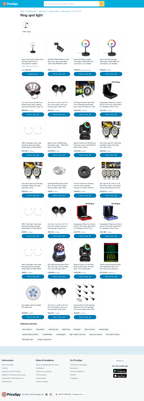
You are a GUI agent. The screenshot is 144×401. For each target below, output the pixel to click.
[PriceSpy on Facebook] (46, 394)
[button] (120, 361)
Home (22, 11)
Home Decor (43, 11)
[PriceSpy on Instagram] (50, 394)
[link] (33, 56)
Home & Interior (32, 11)
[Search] (101, 4)
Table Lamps (65, 11)
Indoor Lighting (54, 11)
